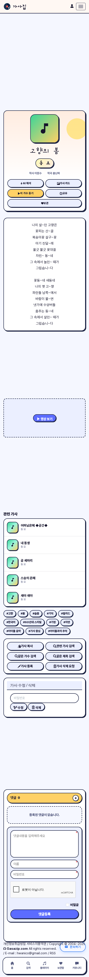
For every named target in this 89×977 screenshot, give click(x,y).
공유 (65, 193)
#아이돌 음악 (13, 631)
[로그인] (72, 6)
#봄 (23, 613)
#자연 (67, 622)
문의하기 (75, 946)
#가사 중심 (34, 631)
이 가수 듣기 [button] (26, 193)
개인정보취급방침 (14, 944)
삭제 (38, 708)
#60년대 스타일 (32, 622)
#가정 (52, 622)
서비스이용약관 (36, 944)
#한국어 (10, 622)
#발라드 (65, 613)
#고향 (9, 613)
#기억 (50, 613)
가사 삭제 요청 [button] (65, 666)
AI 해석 (27, 183)
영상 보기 (46, 419)
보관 (46, 203)
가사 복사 (27, 646)
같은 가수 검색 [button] (27, 656)
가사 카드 (65, 183)
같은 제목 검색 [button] (65, 656)
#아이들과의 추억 (57, 631)
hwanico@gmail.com (32, 953)
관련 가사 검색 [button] (65, 646)
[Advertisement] (44, 61)
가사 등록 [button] (27, 666)
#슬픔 (36, 613)
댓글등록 (44, 914)
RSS (53, 953)
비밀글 (74, 905)
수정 (20, 708)
